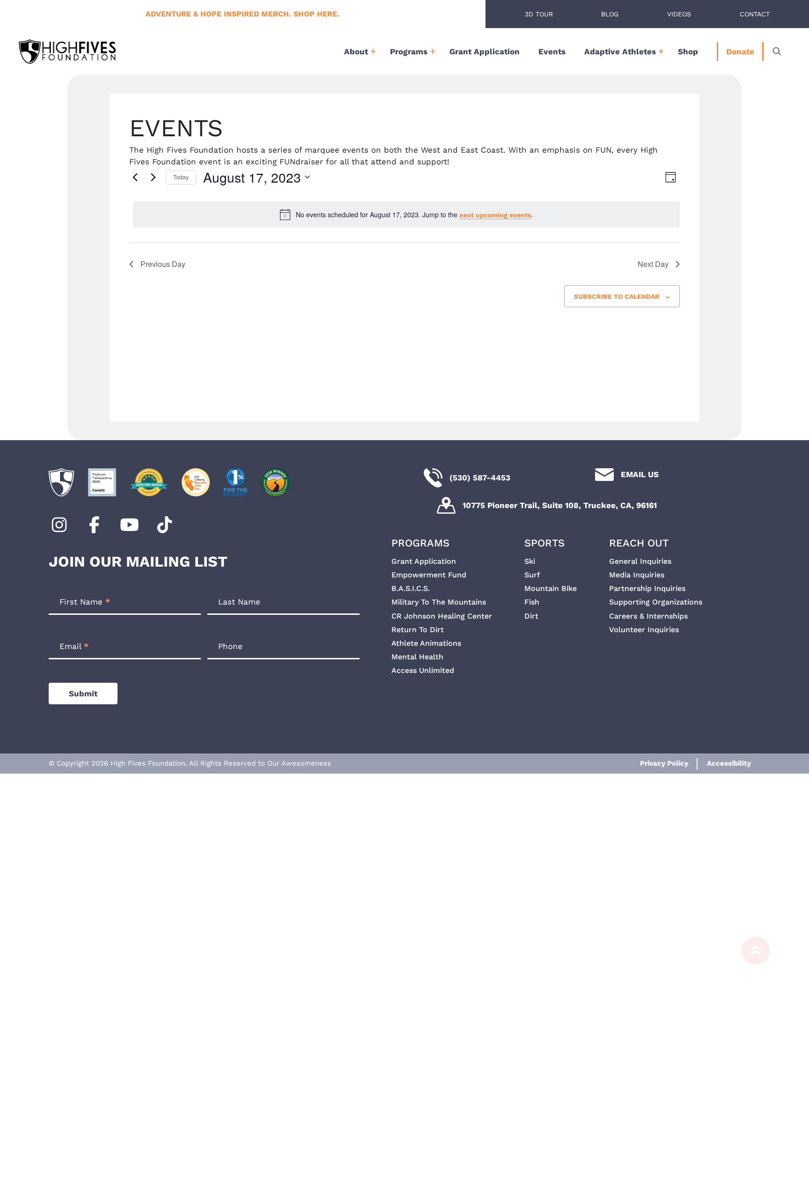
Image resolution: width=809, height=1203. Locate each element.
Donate (740, 51)
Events (552, 51)
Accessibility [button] (729, 763)
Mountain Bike (550, 588)
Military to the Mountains (438, 602)
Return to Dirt (417, 629)
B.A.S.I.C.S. (410, 588)
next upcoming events (495, 215)
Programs (408, 51)
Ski (529, 561)
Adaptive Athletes (620, 51)
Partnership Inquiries (647, 588)
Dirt (531, 616)
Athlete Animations (426, 643)
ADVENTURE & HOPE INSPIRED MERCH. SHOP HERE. (242, 13)
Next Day (653, 263)
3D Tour (539, 14)
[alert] (406, 214)
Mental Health (417, 656)
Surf (532, 574)
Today (181, 177)
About (356, 51)
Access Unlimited (422, 670)
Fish (531, 602)
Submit (83, 693)
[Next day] (153, 177)
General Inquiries (640, 561)
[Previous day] (134, 177)
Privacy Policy (664, 763)
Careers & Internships (648, 616)
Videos (679, 14)
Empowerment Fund (428, 574)
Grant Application (484, 51)
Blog (609, 14)
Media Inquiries (636, 574)
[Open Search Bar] (777, 51)
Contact (755, 14)
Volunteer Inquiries (644, 629)
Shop (688, 51)
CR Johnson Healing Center (441, 616)
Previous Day (162, 263)
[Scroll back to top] (751, 1065)
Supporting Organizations (655, 602)
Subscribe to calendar (617, 296)
